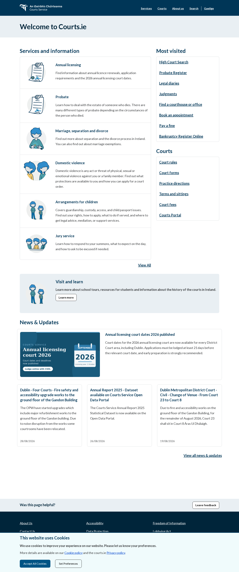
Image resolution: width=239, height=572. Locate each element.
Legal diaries (169, 83)
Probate (62, 97)
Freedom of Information (169, 523)
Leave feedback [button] (205, 505)
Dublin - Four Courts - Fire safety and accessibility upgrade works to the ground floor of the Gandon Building (49, 395)
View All (144, 265)
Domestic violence (70, 163)
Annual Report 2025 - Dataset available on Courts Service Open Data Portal (116, 395)
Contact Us (27, 531)
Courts (162, 8)
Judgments (168, 94)
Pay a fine (167, 125)
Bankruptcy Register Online (181, 136)
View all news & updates (203, 455)
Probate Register (173, 73)
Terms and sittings (173, 194)
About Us (26, 523)
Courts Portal (170, 215)
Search (193, 8)
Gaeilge (209, 8)
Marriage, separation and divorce (81, 131)
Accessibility (94, 523)
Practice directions (174, 183)
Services (146, 8)
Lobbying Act (162, 531)
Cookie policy (73, 553)
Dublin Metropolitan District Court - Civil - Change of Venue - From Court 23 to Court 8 (189, 395)
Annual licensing (68, 65)
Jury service (64, 236)
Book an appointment (176, 115)
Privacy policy (116, 553)
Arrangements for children (76, 202)
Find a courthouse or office (180, 104)
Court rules (168, 162)
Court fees (167, 204)
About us (178, 8)
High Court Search (173, 62)
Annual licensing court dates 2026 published (140, 334)
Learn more (66, 297)
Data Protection (97, 531)
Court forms (169, 173)
